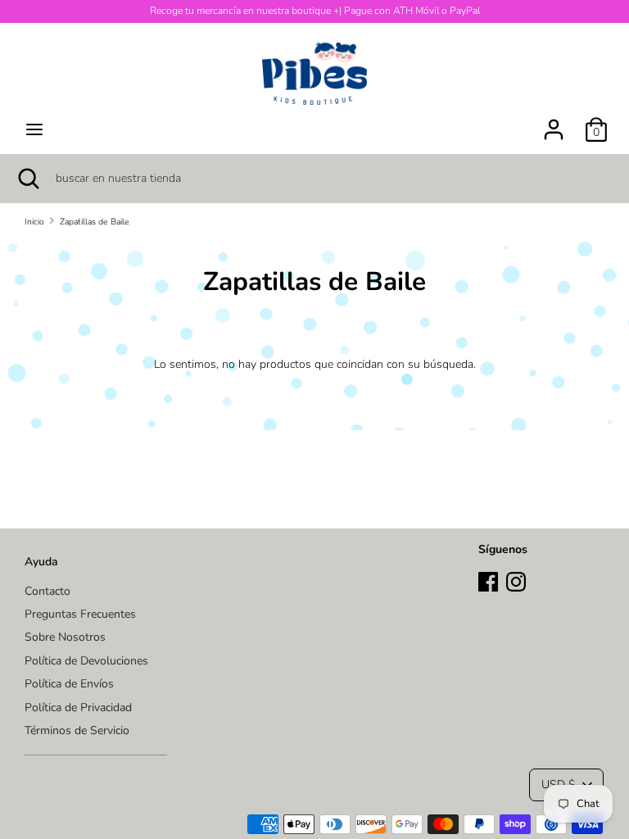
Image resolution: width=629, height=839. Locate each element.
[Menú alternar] (34, 129)
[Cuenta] (553, 121)
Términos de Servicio (77, 730)
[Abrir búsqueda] (27, 178)
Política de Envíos (69, 684)
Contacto (47, 591)
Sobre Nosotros (65, 637)
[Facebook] (488, 579)
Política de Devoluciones (86, 661)
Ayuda (41, 561)
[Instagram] (516, 579)
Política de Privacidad (78, 707)
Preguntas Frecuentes (80, 614)
